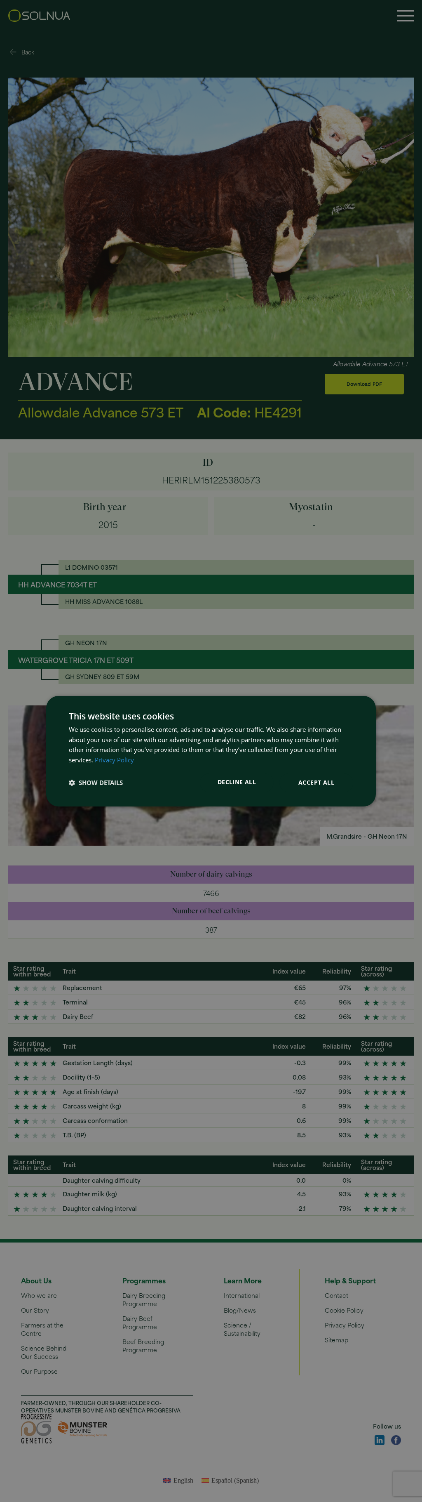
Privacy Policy (114, 760)
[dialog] (211, 751)
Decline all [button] (237, 782)
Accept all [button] (316, 782)
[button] (96, 782)
